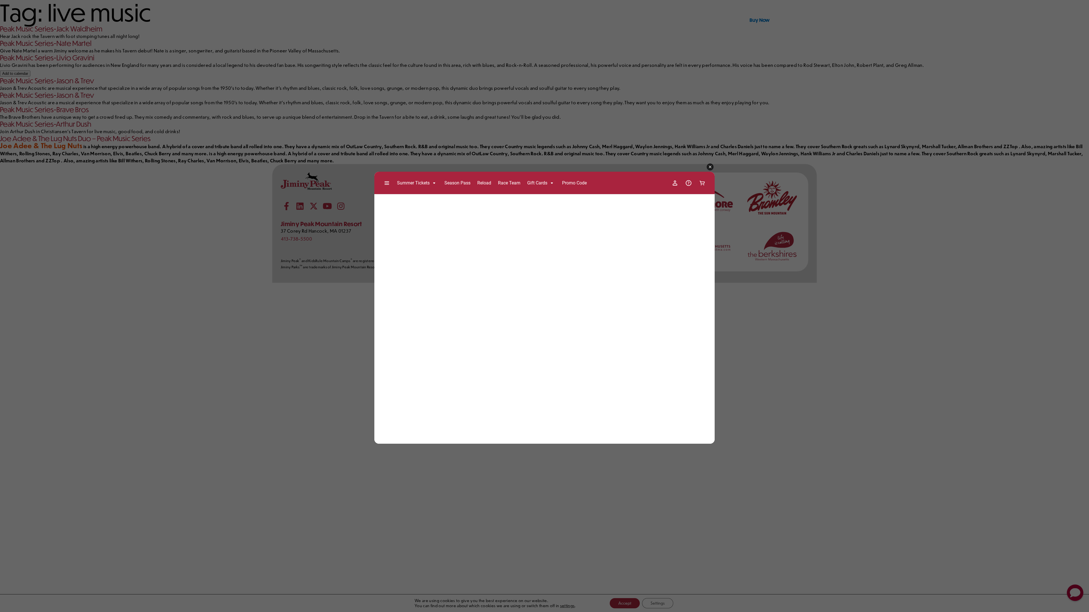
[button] (710, 167)
